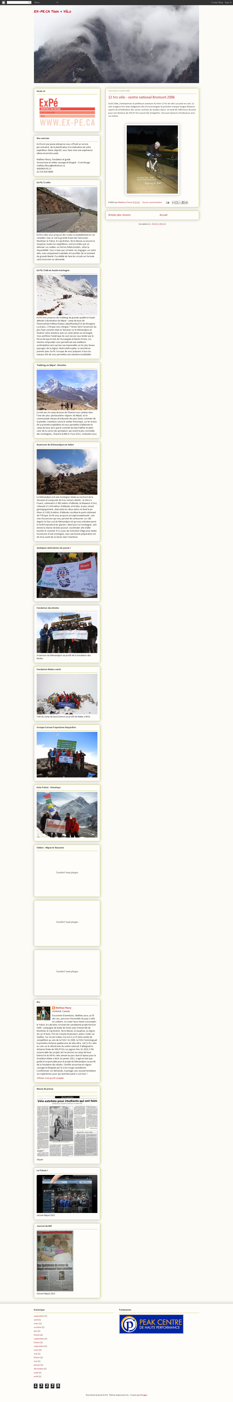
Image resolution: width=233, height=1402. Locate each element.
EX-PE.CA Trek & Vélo (52, 11)
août (36, 1373)
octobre (37, 1327)
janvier (37, 1365)
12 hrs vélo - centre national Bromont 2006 (141, 97)
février (37, 1335)
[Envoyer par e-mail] (173, 202)
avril (36, 1320)
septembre (39, 1316)
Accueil (163, 215)
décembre (38, 1369)
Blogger (143, 1395)
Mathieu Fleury (63, 1008)
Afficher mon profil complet (50, 1078)
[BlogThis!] (176, 202)
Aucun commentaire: (152, 202)
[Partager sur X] (180, 202)
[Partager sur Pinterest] (186, 202)
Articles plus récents (119, 215)
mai (35, 1354)
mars (36, 1323)
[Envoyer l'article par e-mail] (167, 202)
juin (35, 1331)
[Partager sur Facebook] (183, 202)
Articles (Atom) (159, 224)
